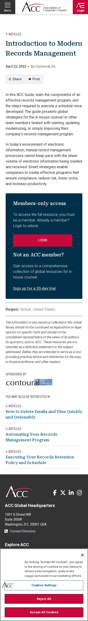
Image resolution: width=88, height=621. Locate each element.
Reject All (44, 599)
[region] (44, 585)
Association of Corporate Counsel (44, 7)
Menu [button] (7, 10)
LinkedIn (71, 492)
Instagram (79, 492)
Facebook (54, 492)
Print (36, 79)
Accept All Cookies (44, 612)
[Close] (82, 555)
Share (17, 79)
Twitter (63, 492)
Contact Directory (23, 531)
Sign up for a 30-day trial (34, 288)
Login (80, 10)
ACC (19, 491)
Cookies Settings (44, 585)
